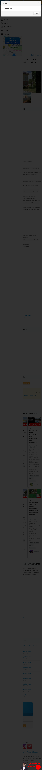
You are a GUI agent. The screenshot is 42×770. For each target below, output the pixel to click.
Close (36, 13)
